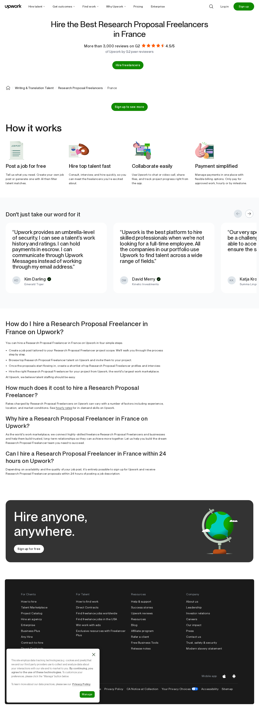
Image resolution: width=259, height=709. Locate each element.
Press (190, 630)
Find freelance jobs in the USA (96, 619)
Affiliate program (142, 630)
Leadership (194, 607)
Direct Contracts (32, 648)
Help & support (141, 601)
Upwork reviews (142, 613)
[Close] (94, 655)
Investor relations (198, 613)
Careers (191, 619)
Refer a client (140, 636)
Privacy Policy (113, 689)
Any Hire (27, 636)
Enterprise (28, 625)
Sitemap (227, 689)
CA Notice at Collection (142, 689)
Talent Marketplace (34, 607)
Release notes (141, 648)
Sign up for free (28, 549)
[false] (8, 88)
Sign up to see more (129, 106)
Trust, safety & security (201, 642)
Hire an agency (31, 619)
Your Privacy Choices (180, 689)
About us (192, 601)
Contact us (193, 636)
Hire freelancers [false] (128, 65)
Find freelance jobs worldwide (96, 613)
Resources (138, 619)
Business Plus (30, 630)
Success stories (142, 607)
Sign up (244, 6)
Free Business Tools (144, 642)
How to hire (28, 601)
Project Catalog (31, 613)
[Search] (211, 6)
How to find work (87, 601)
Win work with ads (88, 625)
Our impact (194, 625)
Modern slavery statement (204, 648)
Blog (134, 625)
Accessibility (210, 689)
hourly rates (64, 407)
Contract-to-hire (32, 642)
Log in (225, 6)
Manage (87, 694)
